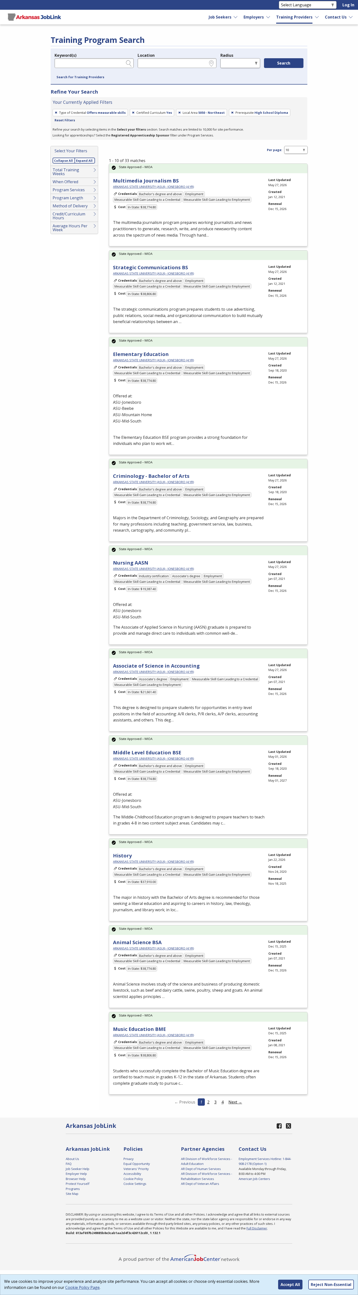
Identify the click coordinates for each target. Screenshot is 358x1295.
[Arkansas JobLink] (34, 17)
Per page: (274, 150)
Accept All (290, 1284)
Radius (226, 55)
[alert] (208, 168)
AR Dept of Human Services (201, 1169)
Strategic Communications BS (150, 267)
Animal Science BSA (137, 942)
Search (283, 63)
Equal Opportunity (136, 1163)
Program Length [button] (68, 198)
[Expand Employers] (268, 17)
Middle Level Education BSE (147, 752)
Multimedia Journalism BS (146, 180)
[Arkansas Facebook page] (279, 1126)
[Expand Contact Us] (351, 17)
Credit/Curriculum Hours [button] (69, 216)
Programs (73, 1189)
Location (146, 55)
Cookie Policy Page (82, 1287)
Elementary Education (141, 354)
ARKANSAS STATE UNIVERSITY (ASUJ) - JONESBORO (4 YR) (153, 186)
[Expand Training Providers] (317, 17)
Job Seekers (220, 17)
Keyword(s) (65, 55)
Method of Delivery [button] (70, 206)
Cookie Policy (133, 1179)
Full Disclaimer (256, 1228)
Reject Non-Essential (331, 1284)
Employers (254, 17)
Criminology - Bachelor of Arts (151, 476)
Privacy (128, 1159)
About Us (72, 1159)
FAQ (69, 1163)
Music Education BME (139, 1029)
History (122, 855)
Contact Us (336, 17)
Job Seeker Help (77, 1169)
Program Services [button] (69, 189)
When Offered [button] (65, 181)
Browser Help (76, 1179)
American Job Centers (254, 1179)
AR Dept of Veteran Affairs (200, 1183)
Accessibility (132, 1173)
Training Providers (294, 17)
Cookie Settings (134, 1183)
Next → (235, 1102)
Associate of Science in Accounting (156, 665)
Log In (348, 5)
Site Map (72, 1193)
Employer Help (76, 1173)
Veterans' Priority (136, 1169)
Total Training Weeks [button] (66, 171)
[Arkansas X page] (288, 1126)
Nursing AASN (130, 562)
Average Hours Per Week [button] (70, 227)
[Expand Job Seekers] (236, 17)
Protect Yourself (77, 1183)
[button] (80, 77)
